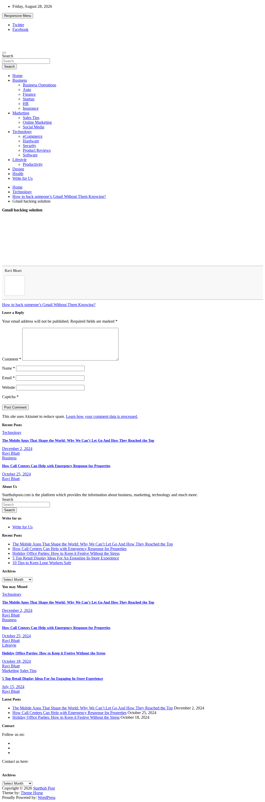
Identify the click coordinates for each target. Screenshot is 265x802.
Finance (29, 94)
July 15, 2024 (13, 687)
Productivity (33, 164)
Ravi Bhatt (13, 271)
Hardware (31, 141)
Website (8, 387)
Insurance (31, 108)
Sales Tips (31, 117)
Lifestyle (19, 159)
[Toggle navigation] (4, 52)
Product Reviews (37, 150)
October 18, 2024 (16, 661)
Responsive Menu (17, 16)
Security (29, 145)
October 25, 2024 (16, 474)
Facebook (20, 29)
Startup (28, 99)
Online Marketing (37, 122)
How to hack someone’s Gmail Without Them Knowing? (48, 304)
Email (8, 378)
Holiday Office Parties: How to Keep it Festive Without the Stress (66, 553)
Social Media (33, 127)
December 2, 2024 (17, 448)
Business (19, 80)
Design (18, 169)
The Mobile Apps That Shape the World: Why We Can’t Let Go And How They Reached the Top (78, 441)
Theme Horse (32, 793)
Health (17, 173)
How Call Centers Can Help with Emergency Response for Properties (56, 466)
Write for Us (22, 178)
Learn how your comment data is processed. (102, 416)
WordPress (46, 797)
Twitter (18, 25)
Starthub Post (44, 788)
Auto (27, 89)
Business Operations (39, 85)
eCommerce (32, 136)
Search (7, 56)
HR (26, 103)
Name (8, 368)
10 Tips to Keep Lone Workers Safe (41, 563)
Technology (22, 131)
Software (30, 155)
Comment (11, 359)
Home (17, 75)
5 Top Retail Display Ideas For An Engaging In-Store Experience (65, 558)
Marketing (20, 113)
